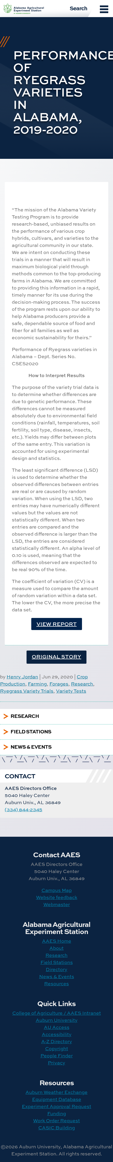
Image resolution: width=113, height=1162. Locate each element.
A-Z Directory (56, 1041)
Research (82, 684)
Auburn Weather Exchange (56, 1092)
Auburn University (57, 1020)
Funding (56, 1113)
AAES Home (56, 941)
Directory (56, 969)
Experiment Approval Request (56, 1106)
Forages (58, 684)
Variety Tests (71, 691)
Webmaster (56, 904)
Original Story (56, 656)
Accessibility (56, 1034)
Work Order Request (56, 1120)
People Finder (56, 1055)
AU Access (56, 1027)
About (56, 948)
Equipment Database (56, 1099)
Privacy (56, 1062)
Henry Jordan (22, 676)
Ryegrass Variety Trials (26, 691)
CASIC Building (56, 1127)
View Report (57, 623)
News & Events (56, 976)
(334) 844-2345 (23, 809)
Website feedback (56, 897)
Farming (37, 684)
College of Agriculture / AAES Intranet (56, 1013)
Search (78, 8)
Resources (56, 983)
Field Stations (56, 962)
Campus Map (57, 890)
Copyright (56, 1048)
